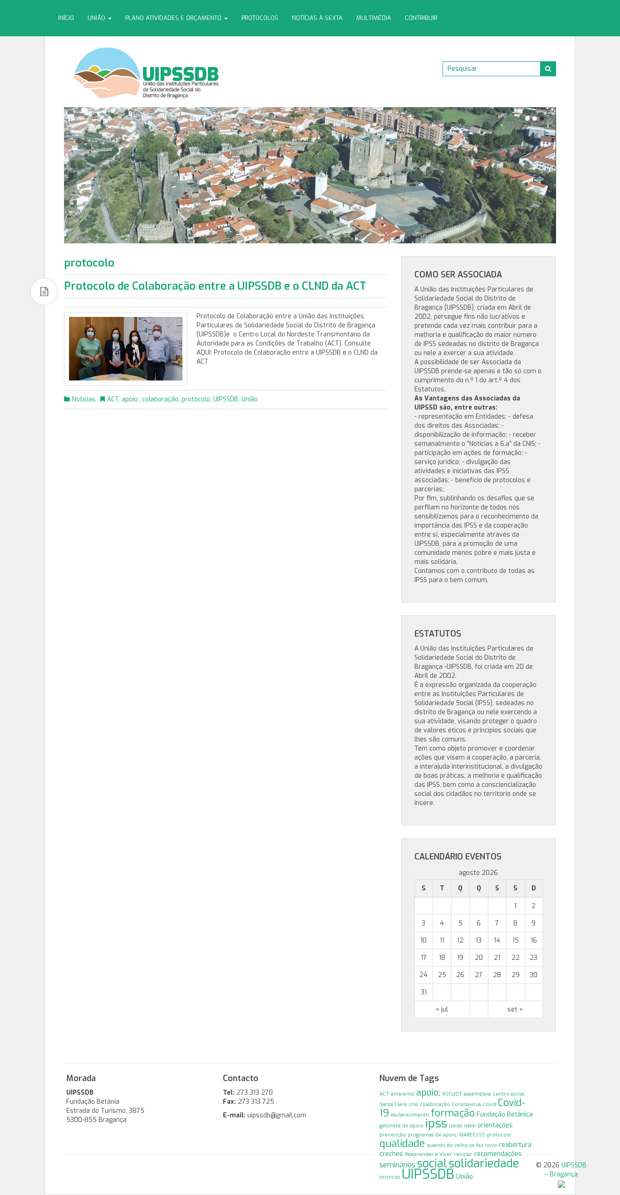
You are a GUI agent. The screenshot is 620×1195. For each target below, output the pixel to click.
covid (489, 1104)
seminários (397, 1165)
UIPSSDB (225, 399)
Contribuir (421, 18)
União (97, 18)
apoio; (130, 399)
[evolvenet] (561, 1183)
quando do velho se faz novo (462, 1145)
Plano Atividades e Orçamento (174, 18)
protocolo (196, 399)
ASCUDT (452, 1094)
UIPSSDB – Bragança (565, 1170)
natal (470, 1125)
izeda (455, 1125)
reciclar (463, 1154)
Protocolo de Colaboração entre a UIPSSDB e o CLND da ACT (215, 286)
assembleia (477, 1094)
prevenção (392, 1134)
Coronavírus (466, 1104)
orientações (495, 1125)
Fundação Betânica (505, 1114)
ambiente (402, 1094)
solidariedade (484, 1163)
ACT (112, 399)
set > (515, 1009)
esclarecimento (410, 1114)
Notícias (84, 399)
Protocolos (259, 18)
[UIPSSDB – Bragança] (145, 72)
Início (66, 18)
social (432, 1163)
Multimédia (373, 18)
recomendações (498, 1154)
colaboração (160, 399)
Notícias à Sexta (317, 18)
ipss (436, 1123)
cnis (413, 1104)
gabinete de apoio (401, 1125)
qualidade (402, 1143)
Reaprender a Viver (428, 1154)
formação (453, 1113)
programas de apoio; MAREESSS (446, 1134)
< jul (442, 1009)
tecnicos (389, 1177)
